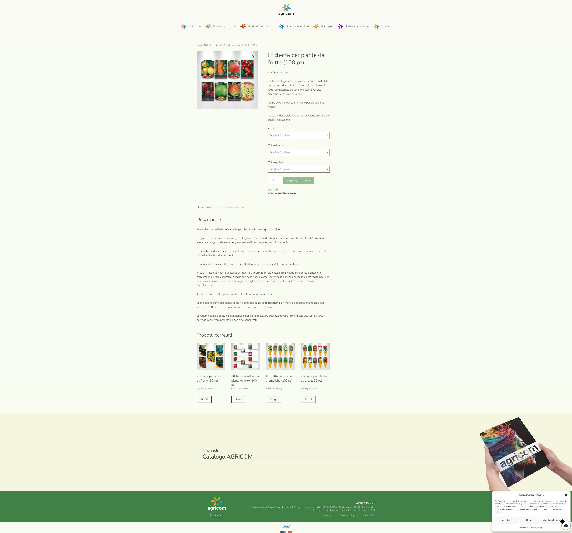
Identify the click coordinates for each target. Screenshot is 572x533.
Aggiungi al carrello (298, 180)
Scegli (204, 399)
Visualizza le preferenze (554, 520)
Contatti (386, 26)
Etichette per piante (213, 45)
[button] (566, 495)
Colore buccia (276, 145)
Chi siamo (195, 26)
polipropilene (272, 303)
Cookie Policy (524, 527)
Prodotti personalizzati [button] (261, 26)
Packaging (327, 26)
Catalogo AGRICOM (227, 456)
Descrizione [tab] (205, 207)
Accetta (506, 520)
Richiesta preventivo (357, 26)
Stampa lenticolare (298, 26)
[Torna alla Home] (286, 9)
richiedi (212, 450)
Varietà (272, 128)
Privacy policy (536, 527)
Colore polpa (275, 162)
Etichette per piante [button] (224, 26)
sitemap (327, 515)
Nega (528, 520)
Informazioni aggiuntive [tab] (231, 207)
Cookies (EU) (367, 515)
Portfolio (217, 515)
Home (199, 45)
